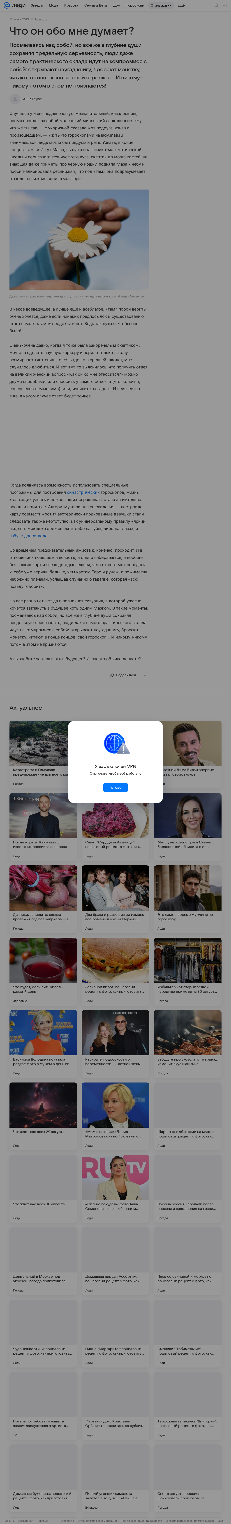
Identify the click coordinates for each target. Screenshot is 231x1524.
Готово (115, 788)
